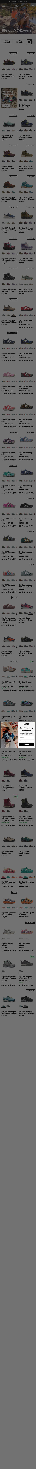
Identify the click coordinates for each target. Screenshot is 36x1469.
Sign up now (26, 744)
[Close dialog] (33, 722)
